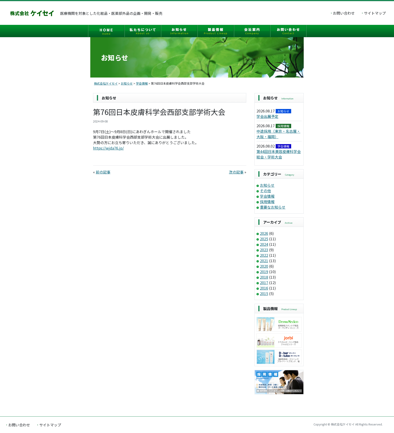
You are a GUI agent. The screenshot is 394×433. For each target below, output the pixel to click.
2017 (264, 282)
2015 (264, 293)
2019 (264, 271)
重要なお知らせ (272, 207)
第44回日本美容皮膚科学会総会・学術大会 (279, 154)
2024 (264, 244)
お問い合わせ (344, 13)
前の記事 (103, 172)
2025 (264, 238)
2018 (264, 277)
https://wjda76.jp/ (108, 148)
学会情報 (267, 196)
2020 (264, 266)
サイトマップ (375, 13)
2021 (264, 260)
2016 (264, 288)
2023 (264, 249)
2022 (264, 255)
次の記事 (236, 172)
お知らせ (267, 185)
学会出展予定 (267, 116)
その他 (265, 190)
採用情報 (267, 201)
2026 (264, 233)
